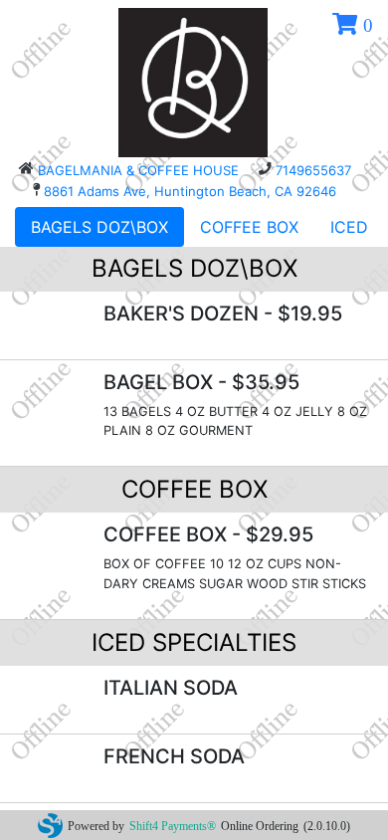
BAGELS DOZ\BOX (99, 227)
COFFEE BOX (249, 227)
